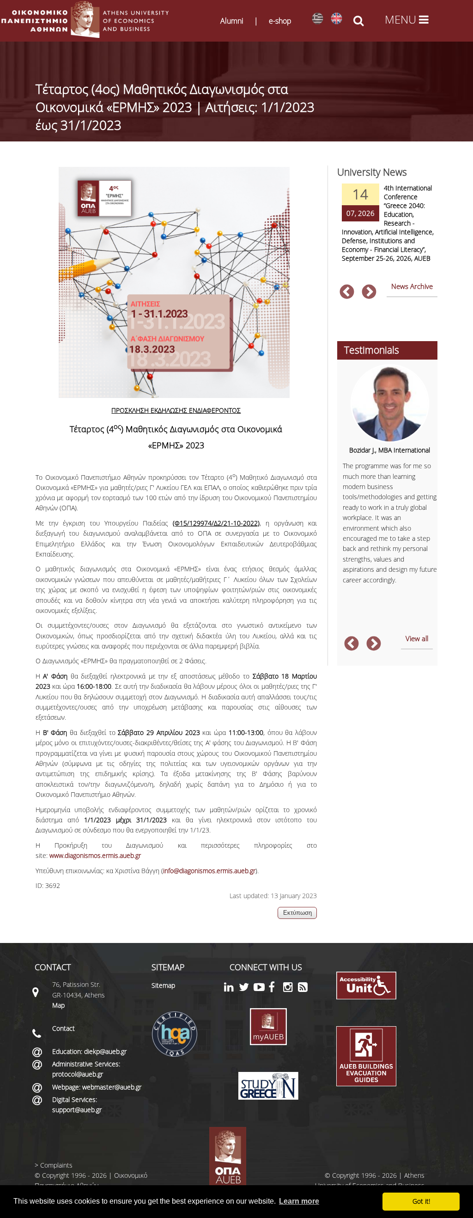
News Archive (412, 286)
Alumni (231, 21)
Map (58, 1005)
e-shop (280, 21)
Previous (347, 292)
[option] (388, 229)
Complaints (56, 1165)
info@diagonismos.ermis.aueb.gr (209, 870)
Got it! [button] (421, 1201)
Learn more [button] (299, 1201)
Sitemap (163, 985)
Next (369, 292)
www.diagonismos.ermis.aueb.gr (95, 855)
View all (417, 638)
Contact (63, 1028)
